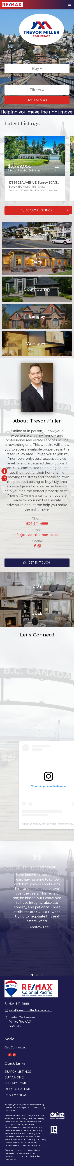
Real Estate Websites (32, 1104)
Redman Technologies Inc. (18, 1107)
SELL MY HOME (15, 1083)
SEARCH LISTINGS (17, 1071)
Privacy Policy (38, 1107)
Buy (36, 68)
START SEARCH (37, 100)
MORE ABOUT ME (17, 1089)
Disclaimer (10, 1110)
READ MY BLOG (15, 1095)
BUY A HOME (14, 1077)
